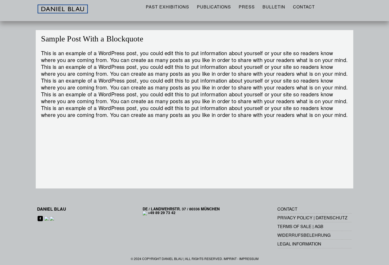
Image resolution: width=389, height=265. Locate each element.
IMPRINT (230, 258)
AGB (319, 226)
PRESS (246, 7)
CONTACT (304, 7)
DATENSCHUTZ (331, 218)
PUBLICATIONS (214, 7)
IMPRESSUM (249, 258)
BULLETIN (274, 7)
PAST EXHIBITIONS (167, 7)
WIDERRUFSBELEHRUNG (304, 235)
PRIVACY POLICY (295, 218)
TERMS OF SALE (294, 226)
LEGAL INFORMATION (299, 244)
